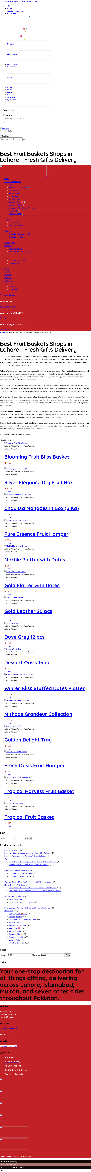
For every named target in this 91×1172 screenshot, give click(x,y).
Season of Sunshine (17, 937)
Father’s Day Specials (17, 925)
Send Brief (4, 318)
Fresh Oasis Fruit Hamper (34, 765)
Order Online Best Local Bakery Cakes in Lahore (28, 865)
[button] (19, 446)
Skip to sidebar (19, 1)
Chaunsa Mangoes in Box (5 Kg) (41, 508)
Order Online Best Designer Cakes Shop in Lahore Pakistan (33, 862)
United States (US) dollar (14, 1167)
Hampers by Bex (15, 899)
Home (2, 332)
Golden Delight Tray (28, 740)
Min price (3, 955)
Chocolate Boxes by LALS (19, 876)
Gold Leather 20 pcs (28, 611)
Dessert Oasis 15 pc (27, 662)
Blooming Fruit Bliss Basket (36, 457)
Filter (68, 955)
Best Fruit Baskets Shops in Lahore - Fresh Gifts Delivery (27, 853)
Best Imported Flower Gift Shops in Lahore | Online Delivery (33, 888)
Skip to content (6, 1)
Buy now (8, 466)
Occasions (8, 911)
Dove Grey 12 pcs (24, 637)
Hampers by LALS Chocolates (21, 902)
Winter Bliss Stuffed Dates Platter (44, 688)
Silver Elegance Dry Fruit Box (38, 482)
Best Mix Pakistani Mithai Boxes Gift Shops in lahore (25, 856)
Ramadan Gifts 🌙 (16, 934)
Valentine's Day (15, 940)
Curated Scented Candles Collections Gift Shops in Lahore (28, 882)
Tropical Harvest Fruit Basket (39, 791)
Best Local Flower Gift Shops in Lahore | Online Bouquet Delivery (35, 891)
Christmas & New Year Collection (22, 919)
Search (28, 838)
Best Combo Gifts (11, 850)
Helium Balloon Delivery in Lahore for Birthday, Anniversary (28, 908)
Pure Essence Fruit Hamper (36, 534)
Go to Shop (4, 329)
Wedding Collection (17, 943)
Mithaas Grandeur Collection (38, 714)
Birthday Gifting (15, 917)
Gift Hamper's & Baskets (14, 896)
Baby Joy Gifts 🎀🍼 (17, 914)
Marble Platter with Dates (34, 560)
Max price (36, 955)
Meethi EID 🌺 (14, 928)
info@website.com (7, 306)
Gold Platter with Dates (32, 585)
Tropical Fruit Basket (29, 817)
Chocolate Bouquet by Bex (20, 873)
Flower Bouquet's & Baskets (15, 885)
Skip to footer (32, 1)
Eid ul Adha (13, 922)
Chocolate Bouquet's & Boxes (16, 870)
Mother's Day (14, 931)
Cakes (6, 859)
